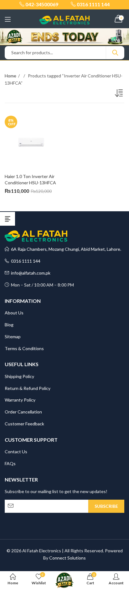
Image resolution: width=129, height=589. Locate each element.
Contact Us (16, 451)
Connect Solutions (67, 557)
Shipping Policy (19, 376)
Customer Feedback (24, 423)
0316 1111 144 (24, 261)
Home (10, 75)
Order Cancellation (23, 411)
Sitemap (13, 336)
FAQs (10, 463)
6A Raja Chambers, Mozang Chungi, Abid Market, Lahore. (65, 249)
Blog (9, 324)
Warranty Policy (20, 399)
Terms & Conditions (24, 348)
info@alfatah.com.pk (29, 273)
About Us (14, 312)
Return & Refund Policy (27, 388)
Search (115, 52)
